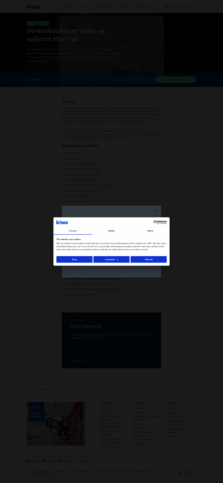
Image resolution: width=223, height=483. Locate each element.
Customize (110, 259)
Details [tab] (111, 231)
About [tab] (150, 231)
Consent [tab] (73, 231)
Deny (74, 259)
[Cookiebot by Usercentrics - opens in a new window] (155, 222)
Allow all (149, 259)
